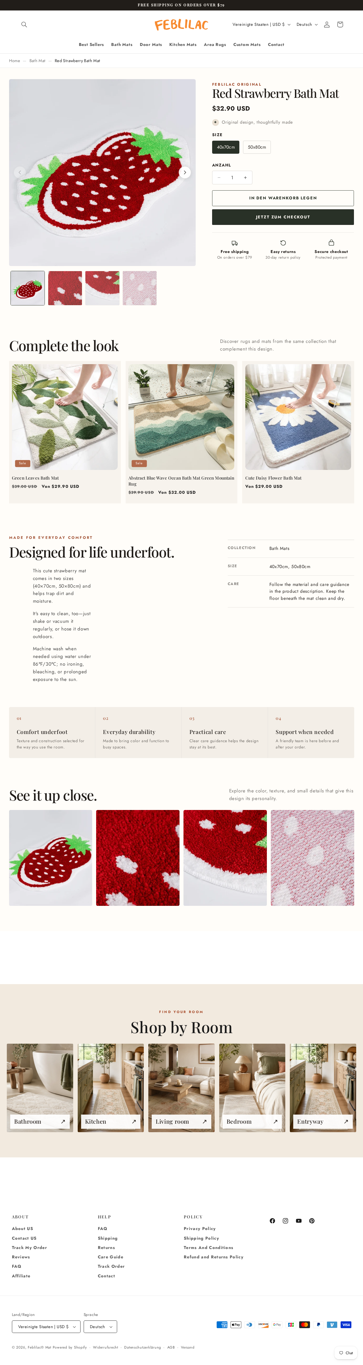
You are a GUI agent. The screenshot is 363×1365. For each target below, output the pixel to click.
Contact (106, 1276)
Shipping (108, 1238)
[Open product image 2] (137, 858)
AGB (171, 1347)
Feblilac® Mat (39, 1347)
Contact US (24, 1238)
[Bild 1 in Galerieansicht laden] (27, 288)
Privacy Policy (200, 1228)
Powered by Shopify (70, 1347)
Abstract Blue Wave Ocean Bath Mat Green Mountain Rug (181, 481)
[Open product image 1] (50, 858)
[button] (24, 24)
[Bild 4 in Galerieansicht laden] (140, 288)
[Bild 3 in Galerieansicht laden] (102, 288)
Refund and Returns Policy (214, 1257)
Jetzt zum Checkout (283, 217)
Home (14, 61)
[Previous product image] (20, 172)
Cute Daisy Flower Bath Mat (273, 478)
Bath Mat (37, 61)
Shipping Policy (201, 1238)
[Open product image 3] (225, 858)
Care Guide (110, 1257)
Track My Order (29, 1247)
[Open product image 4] (312, 858)
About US (22, 1228)
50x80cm (257, 147)
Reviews (21, 1257)
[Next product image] (185, 172)
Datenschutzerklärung (142, 1347)
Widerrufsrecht (105, 1347)
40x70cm (226, 147)
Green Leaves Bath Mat (35, 478)
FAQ (17, 1266)
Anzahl (221, 165)
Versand (187, 1347)
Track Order (111, 1266)
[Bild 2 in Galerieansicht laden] (65, 288)
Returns (106, 1247)
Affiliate (21, 1276)
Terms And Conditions (208, 1247)
